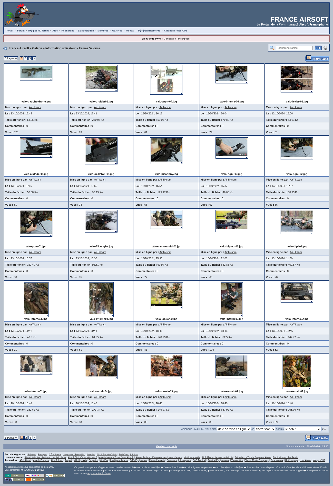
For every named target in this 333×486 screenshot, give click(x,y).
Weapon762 (319, 460)
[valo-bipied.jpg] (296, 221)
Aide (55, 30)
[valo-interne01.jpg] (36, 364)
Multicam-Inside (192, 457)
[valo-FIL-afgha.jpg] (101, 221)
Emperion (93, 460)
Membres (103, 30)
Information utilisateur (60, 48)
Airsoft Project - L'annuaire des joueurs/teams (159, 457)
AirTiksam (35, 107)
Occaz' (130, 30)
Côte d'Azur (55, 454)
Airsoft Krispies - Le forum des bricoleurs (45, 457)
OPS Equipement (138, 460)
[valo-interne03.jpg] (231, 299)
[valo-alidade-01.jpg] (36, 147)
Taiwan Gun (237, 460)
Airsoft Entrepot (41, 460)
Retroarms (172, 460)
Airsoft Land (57, 460)
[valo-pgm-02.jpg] (296, 148)
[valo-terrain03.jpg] (166, 366)
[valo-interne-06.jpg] (231, 73)
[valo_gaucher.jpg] (166, 295)
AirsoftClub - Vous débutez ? (82, 457)
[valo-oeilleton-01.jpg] (101, 150)
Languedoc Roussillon (74, 454)
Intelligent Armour (119, 460)
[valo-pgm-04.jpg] (166, 79)
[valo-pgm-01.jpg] (36, 223)
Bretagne (42, 454)
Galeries (117, 30)
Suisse (134, 454)
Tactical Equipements (218, 460)
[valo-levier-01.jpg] (296, 78)
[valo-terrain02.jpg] (231, 366)
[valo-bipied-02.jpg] (231, 220)
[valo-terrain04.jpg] (101, 366)
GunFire (104, 460)
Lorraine (91, 454)
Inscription (184, 38)
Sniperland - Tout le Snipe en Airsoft (253, 457)
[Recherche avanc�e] (325, 47)
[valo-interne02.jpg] (296, 292)
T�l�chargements (149, 30)
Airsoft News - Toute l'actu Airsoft (116, 457)
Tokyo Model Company (257, 460)
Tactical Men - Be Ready (285, 457)
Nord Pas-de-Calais (107, 454)
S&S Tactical (199, 460)
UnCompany (291, 460)
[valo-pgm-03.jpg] (231, 147)
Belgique (32, 454)
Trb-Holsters (277, 460)
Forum (21, 30)
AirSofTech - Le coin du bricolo (217, 457)
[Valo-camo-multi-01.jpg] (166, 219)
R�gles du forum (38, 30)
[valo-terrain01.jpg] (297, 371)
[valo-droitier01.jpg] (101, 78)
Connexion (170, 38)
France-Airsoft (19, 48)
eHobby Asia (80, 460)
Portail (9, 30)
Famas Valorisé (89, 48)
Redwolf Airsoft (157, 460)
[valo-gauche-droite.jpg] (36, 72)
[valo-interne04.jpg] (101, 299)
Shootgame (185, 460)
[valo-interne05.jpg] (36, 299)
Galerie (37, 48)
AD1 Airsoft (25, 460)
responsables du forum (99, 473)
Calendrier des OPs (175, 30)
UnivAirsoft (305, 460)
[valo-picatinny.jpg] (166, 150)
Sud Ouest (124, 454)
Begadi (68, 460)
